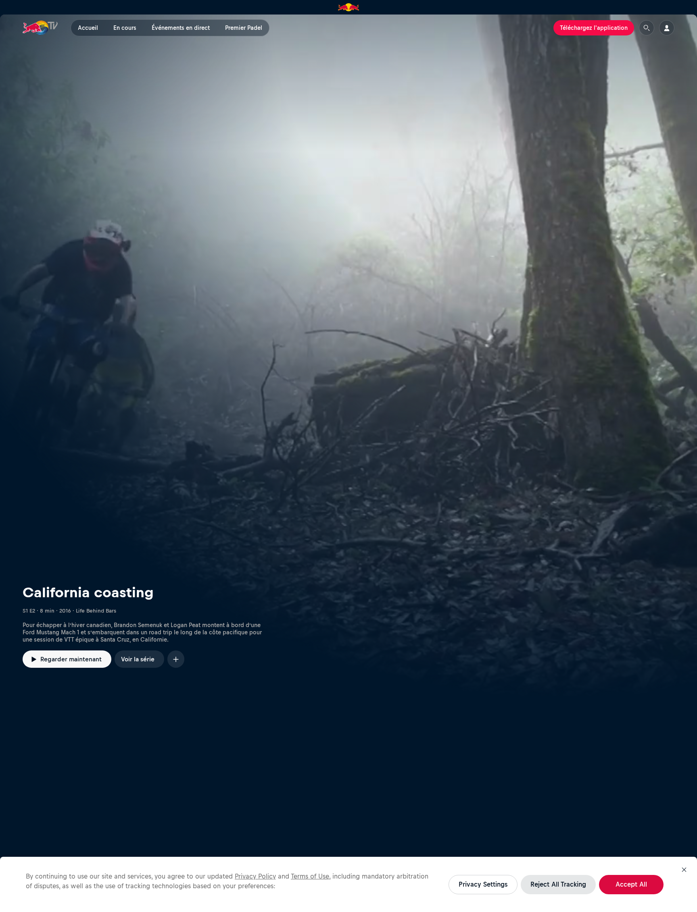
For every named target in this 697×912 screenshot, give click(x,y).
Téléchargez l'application (594, 28)
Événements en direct (181, 28)
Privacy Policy (255, 876)
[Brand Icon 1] (348, 7)
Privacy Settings (483, 884)
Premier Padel (243, 28)
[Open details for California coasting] (348, 356)
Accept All (631, 884)
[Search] (646, 27)
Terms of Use (310, 876)
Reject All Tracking (558, 884)
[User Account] (666, 27)
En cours (124, 28)
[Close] (684, 870)
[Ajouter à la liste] (175, 659)
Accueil (88, 28)
